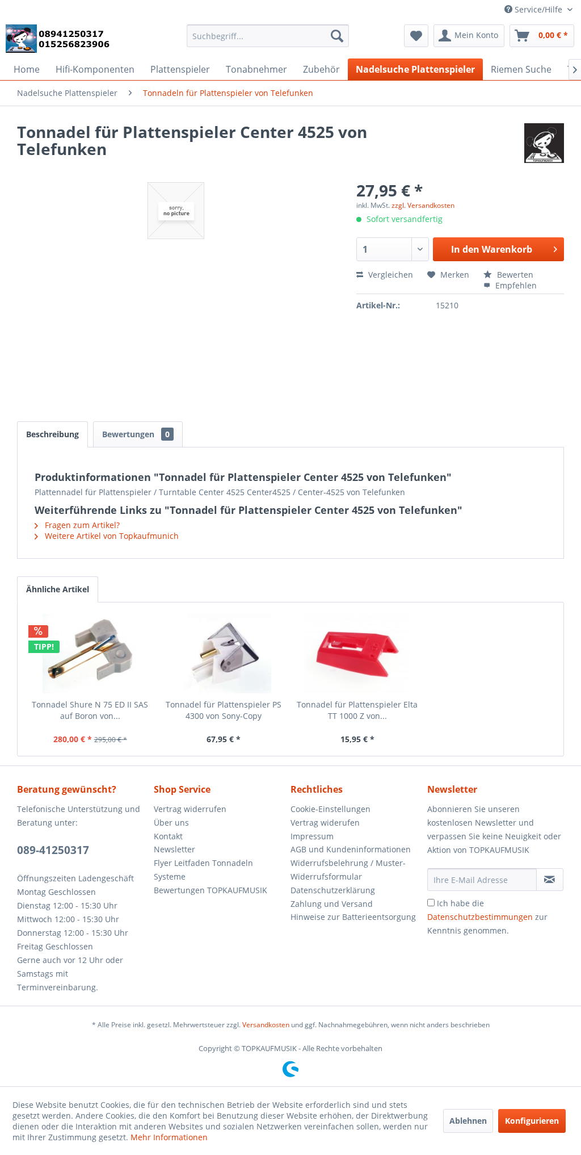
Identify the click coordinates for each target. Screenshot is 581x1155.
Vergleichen (389, 274)
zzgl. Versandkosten (422, 205)
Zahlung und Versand (331, 903)
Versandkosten (265, 1025)
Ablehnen (468, 1120)
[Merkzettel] (416, 35)
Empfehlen (515, 285)
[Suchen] (337, 35)
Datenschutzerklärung (332, 890)
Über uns (171, 822)
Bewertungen (136, 434)
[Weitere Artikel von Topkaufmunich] (544, 143)
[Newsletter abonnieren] (549, 879)
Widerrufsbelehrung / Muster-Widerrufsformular (348, 869)
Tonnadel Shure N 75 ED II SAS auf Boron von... (90, 710)
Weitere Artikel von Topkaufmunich (111, 535)
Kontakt (168, 836)
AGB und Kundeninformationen (350, 849)
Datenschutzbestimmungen (480, 916)
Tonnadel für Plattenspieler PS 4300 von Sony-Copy (223, 710)
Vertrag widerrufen (190, 809)
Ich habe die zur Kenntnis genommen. (487, 917)
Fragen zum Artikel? (81, 525)
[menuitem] (268, 35)
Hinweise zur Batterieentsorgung (353, 916)
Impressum (312, 836)
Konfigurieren (532, 1120)
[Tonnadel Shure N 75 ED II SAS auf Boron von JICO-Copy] (90, 653)
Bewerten (514, 274)
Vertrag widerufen (325, 822)
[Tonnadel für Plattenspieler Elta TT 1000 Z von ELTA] (357, 653)
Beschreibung (52, 434)
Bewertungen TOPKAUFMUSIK (210, 890)
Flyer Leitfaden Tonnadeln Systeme (203, 869)
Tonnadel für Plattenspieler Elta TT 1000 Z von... (357, 710)
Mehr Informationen (169, 1137)
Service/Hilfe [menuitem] (538, 9)
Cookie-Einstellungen (330, 809)
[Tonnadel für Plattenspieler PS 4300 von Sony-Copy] (224, 653)
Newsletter (174, 849)
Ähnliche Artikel (57, 589)
